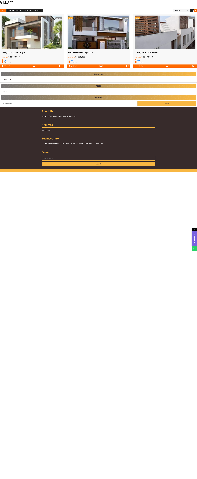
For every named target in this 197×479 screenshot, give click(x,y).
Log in (5, 91)
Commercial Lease (15, 10)
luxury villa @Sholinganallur (80, 52)
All (3, 10)
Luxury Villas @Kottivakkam (147, 52)
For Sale (28, 10)
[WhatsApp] (194, 248)
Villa (5, 60)
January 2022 (8, 79)
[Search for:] (69, 103)
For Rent (38, 10)
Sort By (177, 10)
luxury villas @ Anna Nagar (13, 52)
